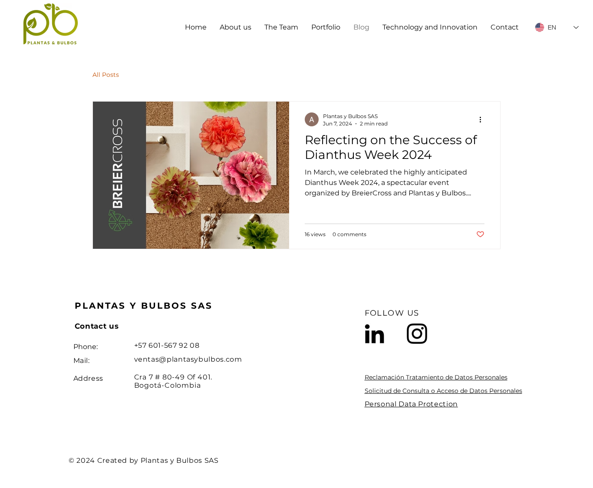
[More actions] (483, 119)
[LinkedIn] (374, 333)
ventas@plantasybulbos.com (188, 359)
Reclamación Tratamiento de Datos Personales (436, 377)
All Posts (105, 75)
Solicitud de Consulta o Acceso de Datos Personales (443, 391)
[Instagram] (417, 333)
